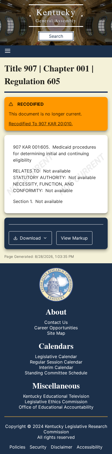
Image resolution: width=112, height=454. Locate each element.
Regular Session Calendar (56, 362)
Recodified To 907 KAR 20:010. (41, 123)
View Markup (74, 238)
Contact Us (56, 322)
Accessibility (89, 447)
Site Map (56, 333)
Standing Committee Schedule (56, 372)
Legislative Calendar (56, 356)
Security (38, 447)
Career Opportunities (56, 327)
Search (56, 36)
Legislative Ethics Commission (56, 401)
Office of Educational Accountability (56, 407)
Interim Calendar (56, 367)
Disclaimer (61, 447)
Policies (17, 447)
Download (30, 238)
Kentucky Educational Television (56, 396)
